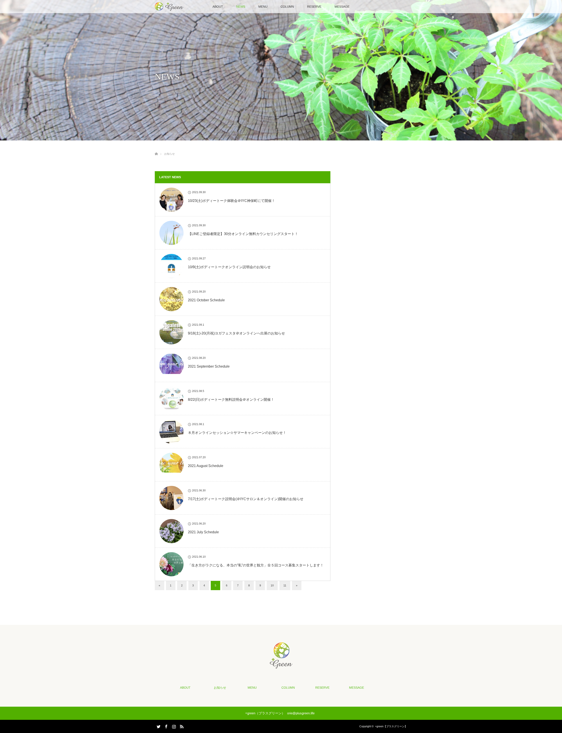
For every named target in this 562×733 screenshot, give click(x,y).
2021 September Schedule (209, 366)
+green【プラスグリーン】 (391, 726)
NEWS (240, 6)
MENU (262, 6)
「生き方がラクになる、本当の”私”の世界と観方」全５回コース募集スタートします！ (256, 565)
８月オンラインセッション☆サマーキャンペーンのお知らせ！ (237, 433)
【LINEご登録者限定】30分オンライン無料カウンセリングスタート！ (243, 234)
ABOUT (218, 6)
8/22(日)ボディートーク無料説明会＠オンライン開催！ (231, 399)
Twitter (158, 725)
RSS (181, 725)
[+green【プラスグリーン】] (281, 665)
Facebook (165, 725)
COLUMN (287, 6)
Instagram (173, 725)
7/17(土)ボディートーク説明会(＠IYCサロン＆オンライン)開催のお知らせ (245, 499)
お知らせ (220, 687)
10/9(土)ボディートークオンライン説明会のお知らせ (229, 267)
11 (284, 585)
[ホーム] (156, 148)
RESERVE (314, 6)
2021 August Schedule (205, 466)
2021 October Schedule (206, 300)
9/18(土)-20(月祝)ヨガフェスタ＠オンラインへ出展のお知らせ (236, 333)
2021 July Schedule (203, 532)
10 (272, 585)
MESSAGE (342, 6)
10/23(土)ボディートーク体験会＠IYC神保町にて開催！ (231, 201)
